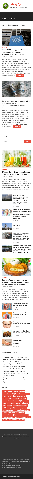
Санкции (14, 412)
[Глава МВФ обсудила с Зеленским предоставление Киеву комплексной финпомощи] (16, 38)
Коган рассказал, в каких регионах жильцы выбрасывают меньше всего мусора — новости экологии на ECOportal (21, 236)
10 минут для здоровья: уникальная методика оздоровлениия (20, 305)
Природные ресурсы (8, 410)
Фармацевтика (24, 415)
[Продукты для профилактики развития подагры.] (7, 346)
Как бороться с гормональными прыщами (22, 322)
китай (28, 417)
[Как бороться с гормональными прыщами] (7, 327)
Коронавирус (24, 400)
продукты (21, 419)
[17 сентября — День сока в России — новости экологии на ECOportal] (16, 168)
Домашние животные (19, 396)
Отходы (9, 408)
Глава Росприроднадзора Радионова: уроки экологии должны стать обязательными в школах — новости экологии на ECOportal (22, 214)
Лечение (12, 403)
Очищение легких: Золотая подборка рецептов (21, 313)
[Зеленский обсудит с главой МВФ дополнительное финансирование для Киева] (16, 89)
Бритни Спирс (6, 393)
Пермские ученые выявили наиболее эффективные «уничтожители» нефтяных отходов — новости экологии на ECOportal (22, 249)
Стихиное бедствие (8, 415)
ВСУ (13, 393)
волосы (17, 417)
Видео (27, 393)
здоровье (23, 417)
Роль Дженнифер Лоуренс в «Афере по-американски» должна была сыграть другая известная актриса (15, 373)
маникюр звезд (13, 419)
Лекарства (5, 403)
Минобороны (19, 403)
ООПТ (4, 408)
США (9, 412)
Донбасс (5, 398)
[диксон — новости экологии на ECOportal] (7, 229)
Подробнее (20, 75)
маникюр (5, 419)
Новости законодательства (20, 405)
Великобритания (19, 393)
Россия (5, 412)
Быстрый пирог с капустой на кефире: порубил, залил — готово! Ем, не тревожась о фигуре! (16, 282)
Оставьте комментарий (7, 56)
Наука (4, 405)
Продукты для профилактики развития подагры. (21, 341)
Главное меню (9, 19)
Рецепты (4, 277)
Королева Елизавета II (14, 400)
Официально (16, 408)
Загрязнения (16, 398)
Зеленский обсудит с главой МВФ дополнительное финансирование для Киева (16, 103)
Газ (8, 396)
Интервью (23, 398)
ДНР (11, 396)
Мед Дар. (17, 4)
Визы (4, 396)
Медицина (5, 47)
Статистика (21, 412)
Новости (9, 405)
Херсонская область (8, 417)
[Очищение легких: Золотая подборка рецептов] (7, 318)
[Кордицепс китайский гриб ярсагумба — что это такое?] (7, 336)
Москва (26, 403)
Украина (16, 415)
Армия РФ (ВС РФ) (7, 391)
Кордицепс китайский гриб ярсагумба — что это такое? (21, 331)
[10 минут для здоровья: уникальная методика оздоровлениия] (7, 309)
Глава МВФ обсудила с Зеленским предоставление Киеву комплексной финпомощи (16, 52)
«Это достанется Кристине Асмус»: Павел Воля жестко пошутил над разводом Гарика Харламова (15, 380)
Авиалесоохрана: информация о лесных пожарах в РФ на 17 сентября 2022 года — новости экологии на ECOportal (20, 199)
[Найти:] (16, 141)
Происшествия (25, 410)
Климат (5, 400)
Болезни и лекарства (19, 391)
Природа (24, 408)
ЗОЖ (10, 398)
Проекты (17, 410)
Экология (4, 169)
